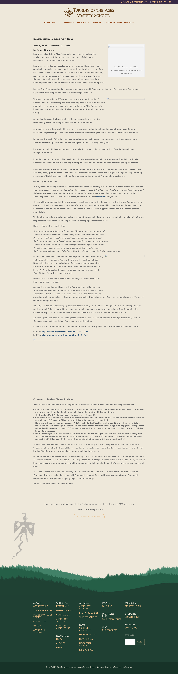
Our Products (109, 630)
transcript (100, 196)
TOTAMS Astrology (43, 610)
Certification (63, 614)
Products (129, 23)
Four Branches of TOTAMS (42, 616)
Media (59, 647)
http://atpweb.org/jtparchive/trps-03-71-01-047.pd (65, 335)
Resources (82, 23)
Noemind (128, 667)
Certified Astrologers (63, 626)
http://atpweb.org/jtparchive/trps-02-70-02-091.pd (65, 331)
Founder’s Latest (88, 634)
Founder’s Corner (113, 23)
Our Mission (39, 621)
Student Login (132, 617)
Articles (60, 643)
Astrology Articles (85, 607)
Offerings (68, 23)
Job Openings (86, 650)
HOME (47, 23)
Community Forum (161, 2)
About (55, 23)
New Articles (86, 639)
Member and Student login (135, 2)
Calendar (96, 23)
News (59, 639)
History (37, 625)
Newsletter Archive (85, 644)
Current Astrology (85, 629)
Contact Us (131, 627)
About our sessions (39, 631)
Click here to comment (89, 517)
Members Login (133, 606)
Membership (62, 606)
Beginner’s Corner (88, 612)
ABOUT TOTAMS (40, 606)
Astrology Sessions (62, 620)
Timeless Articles (88, 617)
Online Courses (64, 610)
